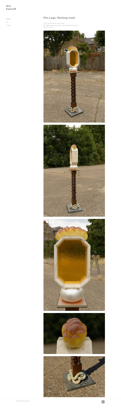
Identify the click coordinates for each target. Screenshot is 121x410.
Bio (7, 22)
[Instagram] (103, 402)
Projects (8, 19)
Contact (8, 25)
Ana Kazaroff (11, 7)
